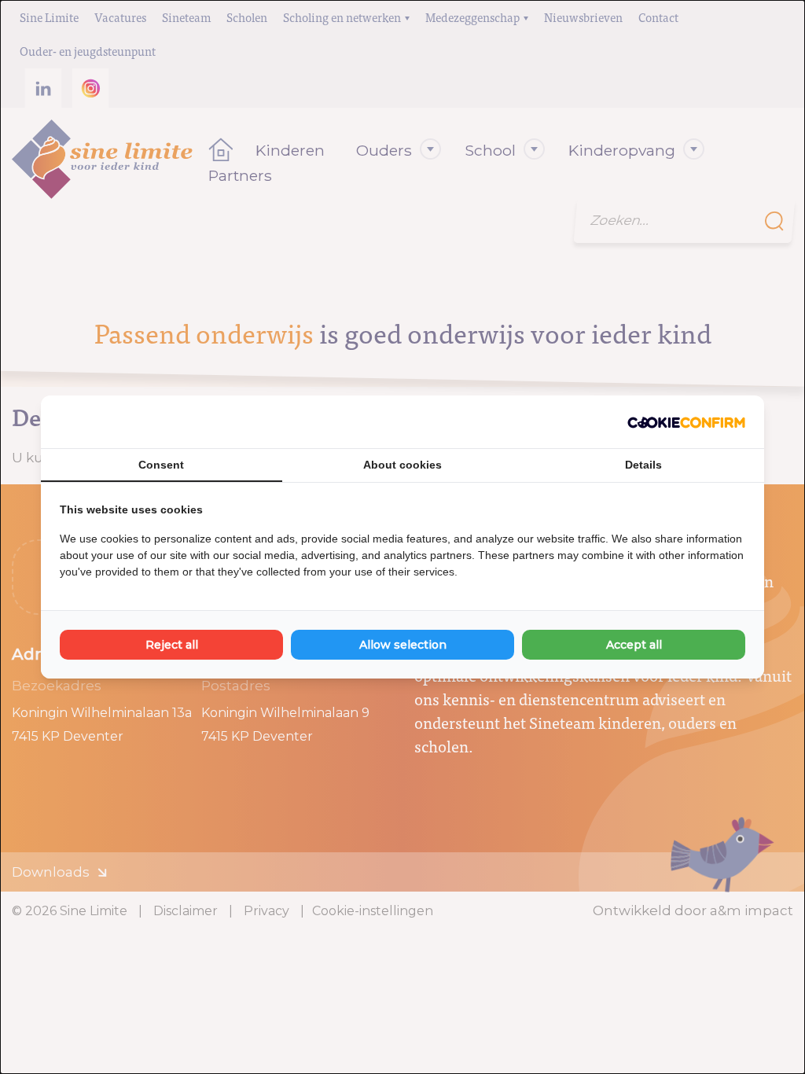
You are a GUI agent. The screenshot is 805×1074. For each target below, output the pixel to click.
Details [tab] (643, 464)
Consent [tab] (161, 464)
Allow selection (403, 645)
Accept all (634, 645)
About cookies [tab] (402, 464)
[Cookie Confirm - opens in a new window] (686, 422)
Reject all (171, 645)
